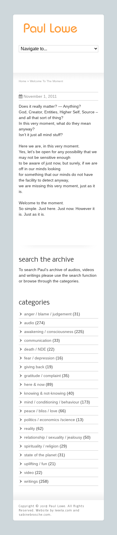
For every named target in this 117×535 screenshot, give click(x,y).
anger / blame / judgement (48, 314)
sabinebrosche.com (35, 515)
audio (29, 322)
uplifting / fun (35, 463)
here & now (34, 384)
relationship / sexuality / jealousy (53, 437)
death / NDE (35, 349)
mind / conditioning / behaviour (51, 402)
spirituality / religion (41, 446)
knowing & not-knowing (45, 393)
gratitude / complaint (42, 375)
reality (29, 428)
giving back (34, 367)
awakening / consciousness (48, 331)
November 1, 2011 (40, 96)
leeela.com (63, 510)
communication (37, 340)
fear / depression (39, 358)
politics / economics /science (49, 419)
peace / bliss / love (40, 411)
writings (31, 481)
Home (22, 81)
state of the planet (40, 455)
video (29, 472)
